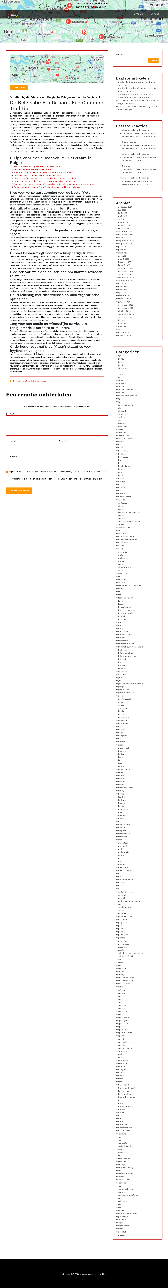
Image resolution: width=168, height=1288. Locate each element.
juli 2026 (122, 210)
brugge (121, 481)
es (119, 576)
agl (119, 402)
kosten (121, 794)
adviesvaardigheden (127, 395)
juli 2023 (122, 320)
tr (119, 1100)
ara (119, 420)
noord (121, 882)
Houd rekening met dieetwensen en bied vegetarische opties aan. (45, 181)
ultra (120, 1121)
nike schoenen (125, 870)
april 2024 (123, 292)
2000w (121, 359)
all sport (122, 411)
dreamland (123, 552)
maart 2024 (123, 296)
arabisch (122, 423)
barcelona (123, 451)
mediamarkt (124, 824)
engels (121, 570)
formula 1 (122, 619)
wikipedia (122, 1201)
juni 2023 (122, 323)
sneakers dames (126, 977)
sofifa (120, 987)
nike (120, 861)
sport (120, 996)
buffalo (121, 494)
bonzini (121, 469)
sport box (122, 1011)
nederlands (123, 852)
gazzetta (122, 674)
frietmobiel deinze (126, 644)
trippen (121, 1112)
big (119, 463)
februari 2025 (124, 262)
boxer (121, 475)
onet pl (121, 898)
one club (122, 895)
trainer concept (125, 1106)
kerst (120, 772)
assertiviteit (123, 435)
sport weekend (125, 1033)
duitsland (122, 558)
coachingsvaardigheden (129, 521)
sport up (122, 1030)
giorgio (121, 686)
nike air (121, 864)
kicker (121, 775)
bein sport (123, 457)
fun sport (122, 665)
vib (119, 1155)
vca (119, 1140)
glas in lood (123, 690)
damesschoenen (126, 536)
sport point (123, 1023)
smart (121, 971)
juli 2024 (122, 283)
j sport (121, 757)
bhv (120, 460)
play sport (123, 922)
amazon (122, 414)
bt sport (122, 487)
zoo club (122, 1232)
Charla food (127, 142)
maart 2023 (123, 332)
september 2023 (126, 314)
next (120, 858)
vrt (119, 1186)
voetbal (121, 1177)
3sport (121, 374)
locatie (121, 806)
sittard (121, 962)
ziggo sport (123, 1226)
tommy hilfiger (125, 1094)
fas (119, 595)
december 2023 (125, 305)
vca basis (122, 1143)
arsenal (121, 429)
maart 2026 (123, 222)
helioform (122, 720)
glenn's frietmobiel (127, 693)
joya (120, 763)
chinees (121, 506)
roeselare (122, 947)
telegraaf (122, 1069)
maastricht (123, 809)
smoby (121, 974)
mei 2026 (122, 216)
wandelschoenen (126, 1189)
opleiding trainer (126, 907)
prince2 (121, 938)
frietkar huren (125, 634)
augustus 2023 (125, 317)
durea (121, 561)
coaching (122, 518)
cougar (121, 524)
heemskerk (123, 717)
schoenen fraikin (126, 956)
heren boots (124, 723)
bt (119, 484)
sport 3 (121, 1008)
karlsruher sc (124, 769)
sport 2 (121, 1002)
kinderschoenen (125, 788)
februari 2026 (124, 225)
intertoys (122, 751)
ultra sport (123, 1124)
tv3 (119, 1118)
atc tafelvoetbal (125, 438)
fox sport (122, 625)
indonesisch (123, 748)
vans (120, 1137)
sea (119, 959)
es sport (122, 579)
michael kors (124, 833)
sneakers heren (125, 981)
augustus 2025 (125, 243)
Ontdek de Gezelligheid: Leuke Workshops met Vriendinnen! (138, 89)
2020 (120, 365)
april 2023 (123, 329)
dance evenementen (127, 539)
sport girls (123, 1020)
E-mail (62, 441)
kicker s (122, 778)
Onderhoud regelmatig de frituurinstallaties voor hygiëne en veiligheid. (47, 187)
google (121, 696)
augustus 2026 (125, 207)
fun (120, 662)
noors (120, 886)
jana (120, 760)
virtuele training (125, 1167)
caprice (121, 500)
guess (121, 705)
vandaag (122, 1134)
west (120, 1198)
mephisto (122, 830)
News (124, 166)
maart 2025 (123, 259)
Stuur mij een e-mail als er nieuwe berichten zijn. (81, 479)
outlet (121, 910)
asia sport (122, 432)
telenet (121, 1072)
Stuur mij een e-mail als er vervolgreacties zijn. (32, 479)
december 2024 (125, 268)
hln (119, 726)
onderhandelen (125, 892)
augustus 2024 (125, 280)
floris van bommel (127, 610)
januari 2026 (124, 228)
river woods (123, 944)
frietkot (121, 637)
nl (119, 873)
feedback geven (125, 598)
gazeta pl (122, 671)
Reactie (10, 414)
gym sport (123, 708)
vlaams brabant (125, 1173)
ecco (120, 564)
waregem (122, 1192)
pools (120, 928)
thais (120, 1079)
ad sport (122, 383)
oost (120, 904)
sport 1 (121, 999)
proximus (122, 941)
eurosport (123, 582)
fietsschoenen (124, 607)
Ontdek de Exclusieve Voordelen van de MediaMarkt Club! (139, 159)
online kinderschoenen (129, 901)
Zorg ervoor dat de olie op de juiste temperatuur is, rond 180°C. (44, 172)
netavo (121, 855)
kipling (121, 791)
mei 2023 (122, 326)
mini (120, 840)
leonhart (122, 797)
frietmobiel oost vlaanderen (131, 647)
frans (120, 628)
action (121, 380)
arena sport (123, 426)
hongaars (122, 735)
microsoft (122, 837)
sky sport (122, 968)
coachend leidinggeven (129, 512)
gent (120, 677)
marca (121, 818)
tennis (121, 1075)
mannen (122, 815)
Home (28, 25)
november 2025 (125, 234)
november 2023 (125, 308)
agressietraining (125, 405)
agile (120, 399)
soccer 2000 (124, 984)
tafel (120, 1057)
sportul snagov (125, 1048)
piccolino (122, 919)
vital (120, 1170)
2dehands (122, 368)
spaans (121, 993)
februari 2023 (124, 335)
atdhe (121, 441)
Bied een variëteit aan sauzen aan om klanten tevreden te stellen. (45, 178)
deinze (121, 549)
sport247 (122, 1039)
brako (121, 478)
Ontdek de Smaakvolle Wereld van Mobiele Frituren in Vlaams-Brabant (139, 135)
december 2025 (125, 231)
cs (119, 530)
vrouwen (122, 1183)
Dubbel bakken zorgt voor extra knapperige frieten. (38, 175)
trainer (121, 1103)
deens (121, 546)
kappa (121, 766)
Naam (13, 441)
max (120, 821)
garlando (122, 668)
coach (121, 509)
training (121, 1109)
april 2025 (123, 256)
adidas (121, 386)
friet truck (123, 631)
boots (120, 472)
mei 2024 (122, 289)
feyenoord (123, 604)
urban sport (124, 1131)
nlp (119, 876)
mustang (122, 846)
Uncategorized (44, 25)
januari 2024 (124, 302)
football (121, 616)
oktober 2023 (124, 311)
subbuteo (122, 1051)
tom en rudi (124, 1091)
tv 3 (120, 1115)
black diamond (125, 466)
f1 (119, 592)
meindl (121, 827)
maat (120, 812)
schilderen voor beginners (130, 953)
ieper (120, 745)
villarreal (122, 1161)
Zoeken (119, 54)
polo (120, 925)
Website (13, 456)
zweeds (121, 1235)
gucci (120, 702)
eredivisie (122, 573)
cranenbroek (124, 527)
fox (119, 622)
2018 (120, 362)
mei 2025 (122, 253)
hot (119, 739)
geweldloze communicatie (130, 683)
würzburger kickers (127, 1213)
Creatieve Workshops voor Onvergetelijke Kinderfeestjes (137, 108)
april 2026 (123, 219)
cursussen (123, 533)
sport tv (121, 1026)
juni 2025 (122, 250)
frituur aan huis (125, 653)
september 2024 (126, 277)
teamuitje (122, 1063)
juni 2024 (122, 286)
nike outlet (123, 867)
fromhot (122, 659)
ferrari (121, 601)
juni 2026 (122, 213)
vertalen (122, 1149)
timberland (123, 1085)
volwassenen (124, 1180)
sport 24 (122, 1005)
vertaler (122, 1152)
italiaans (122, 754)
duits (120, 555)
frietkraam (123, 641)
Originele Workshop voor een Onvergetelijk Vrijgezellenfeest (138, 102)
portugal (122, 932)
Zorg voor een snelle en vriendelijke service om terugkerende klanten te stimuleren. (54, 184)
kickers (121, 781)
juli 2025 (122, 247)
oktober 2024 (124, 274)
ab (119, 377)
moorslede (123, 843)
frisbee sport (124, 650)
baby (120, 448)
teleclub (122, 1066)
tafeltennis (123, 1060)
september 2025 (126, 240)
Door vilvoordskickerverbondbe (33, 381)
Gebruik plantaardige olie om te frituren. (33, 169)
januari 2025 (124, 265)
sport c (121, 1014)
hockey (121, 729)
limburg (122, 800)
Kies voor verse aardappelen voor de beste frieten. (37, 166)
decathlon (123, 543)
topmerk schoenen (127, 1097)
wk (119, 1207)
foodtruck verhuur (127, 613)
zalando (122, 1219)
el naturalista (124, 567)
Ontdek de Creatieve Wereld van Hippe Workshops (136, 83)
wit (119, 1204)
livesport (122, 803)
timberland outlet (126, 1088)
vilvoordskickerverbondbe (134, 130)
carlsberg (122, 503)
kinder (121, 784)
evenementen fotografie (129, 585)
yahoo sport (123, 1216)
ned (120, 849)
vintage (121, 1164)
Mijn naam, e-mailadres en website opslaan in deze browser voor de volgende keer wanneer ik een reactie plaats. (58, 471)
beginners (123, 454)
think (120, 1082)
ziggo (120, 1222)
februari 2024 (124, 299)
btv (119, 490)
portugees (123, 935)
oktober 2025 (124, 237)
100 (120, 356)
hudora (121, 742)
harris (121, 711)
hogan (121, 732)
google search (124, 699)
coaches (122, 515)
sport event (123, 1017)
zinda (120, 1229)
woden (121, 1210)
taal (120, 1054)
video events (124, 1158)
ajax (120, 408)
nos (120, 889)
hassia (121, 714)
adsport (121, 392)
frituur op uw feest (127, 656)
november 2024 (125, 271)
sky (119, 965)
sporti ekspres (125, 1042)
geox (120, 680)
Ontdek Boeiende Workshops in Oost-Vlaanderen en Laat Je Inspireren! (135, 96)
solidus (121, 990)
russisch (122, 950)
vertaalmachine (125, 1146)
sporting (122, 1045)
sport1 (121, 1036)
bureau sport (124, 497)
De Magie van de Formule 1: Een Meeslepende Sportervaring (137, 182)
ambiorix (122, 417)
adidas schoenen (126, 389)
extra (120, 588)
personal (122, 913)
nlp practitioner (125, 879)
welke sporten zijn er (128, 1195)
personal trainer (125, 916)
